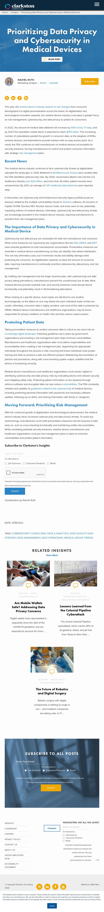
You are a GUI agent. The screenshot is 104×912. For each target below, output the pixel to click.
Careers (9, 834)
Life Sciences (14, 463)
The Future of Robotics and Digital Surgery (52, 691)
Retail (53, 463)
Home (5, 12)
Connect (52, 828)
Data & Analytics (58, 533)
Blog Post (54, 59)
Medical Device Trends (78, 537)
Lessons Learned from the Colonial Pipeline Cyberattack (75, 610)
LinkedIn (53, 82)
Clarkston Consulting (20, 7)
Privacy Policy (13, 839)
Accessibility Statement (12, 865)
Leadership (11, 829)
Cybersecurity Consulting (29, 533)
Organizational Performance (76, 600)
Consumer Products (35, 463)
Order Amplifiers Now (14, 857)
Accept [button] (52, 906)
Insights (14, 12)
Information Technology (75, 597)
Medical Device (58, 680)
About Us (10, 850)
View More (52, 555)
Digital (34, 593)
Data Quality (78, 533)
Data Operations (52, 537)
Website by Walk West (90, 884)
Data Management (28, 537)
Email (43, 82)
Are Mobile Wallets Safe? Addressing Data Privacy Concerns (28, 607)
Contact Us (11, 844)
